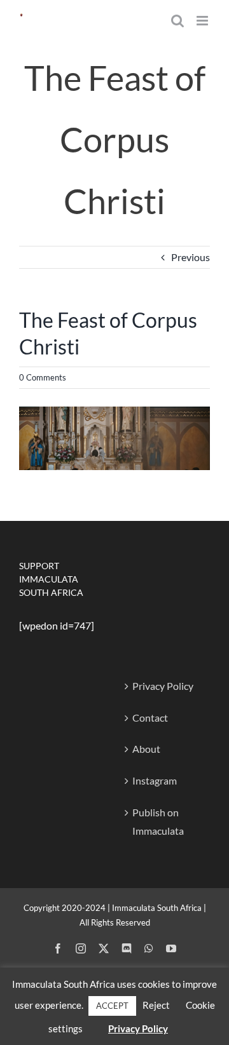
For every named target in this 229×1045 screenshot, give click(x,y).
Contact (150, 717)
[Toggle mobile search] (177, 20)
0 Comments (42, 377)
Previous (190, 257)
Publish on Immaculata (158, 821)
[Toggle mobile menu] (203, 20)
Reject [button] (156, 1005)
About (146, 749)
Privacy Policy (162, 686)
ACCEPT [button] (112, 1006)
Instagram (154, 780)
